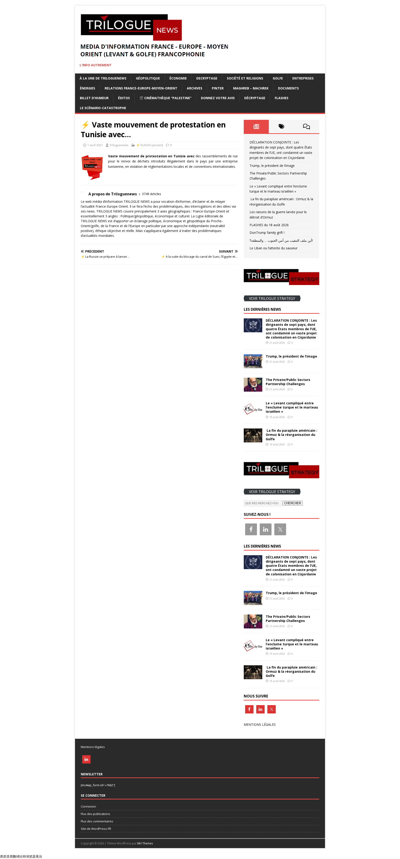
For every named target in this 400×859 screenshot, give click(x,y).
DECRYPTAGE (206, 78)
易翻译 (14, 856)
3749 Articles (151, 194)
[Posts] (256, 126)
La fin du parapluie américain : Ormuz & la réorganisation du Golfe (291, 434)
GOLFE (278, 78)
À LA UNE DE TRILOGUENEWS (103, 78)
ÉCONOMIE (178, 78)
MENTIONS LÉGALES (260, 724)
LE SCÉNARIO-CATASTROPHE (103, 108)
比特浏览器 (27, 856)
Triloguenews (118, 145)
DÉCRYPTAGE (254, 98)
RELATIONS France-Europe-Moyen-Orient (141, 88)
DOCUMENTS (288, 88)
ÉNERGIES (87, 88)
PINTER (218, 88)
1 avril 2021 (95, 145)
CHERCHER (292, 503)
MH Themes (145, 843)
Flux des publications (95, 814)
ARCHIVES (194, 88)
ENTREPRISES (303, 78)
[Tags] (281, 126)
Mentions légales (93, 747)
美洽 (39, 856)
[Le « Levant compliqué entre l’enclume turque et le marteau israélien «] (253, 412)
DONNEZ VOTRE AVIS (218, 98)
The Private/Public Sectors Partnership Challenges (288, 381)
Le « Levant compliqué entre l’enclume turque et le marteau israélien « (292, 407)
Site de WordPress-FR (96, 829)
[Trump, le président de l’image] (253, 365)
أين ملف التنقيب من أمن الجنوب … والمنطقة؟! (281, 240)
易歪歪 (5, 856)
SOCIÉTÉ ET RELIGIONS (245, 78)
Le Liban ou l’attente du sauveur (273, 248)
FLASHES (281, 98)
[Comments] (306, 126)
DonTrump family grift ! (267, 232)
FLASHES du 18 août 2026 (269, 225)
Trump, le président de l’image (272, 165)
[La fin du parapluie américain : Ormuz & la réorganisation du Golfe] (253, 439)
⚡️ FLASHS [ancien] (149, 145)
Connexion (88, 806)
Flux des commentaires (97, 821)
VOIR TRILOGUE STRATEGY (272, 298)
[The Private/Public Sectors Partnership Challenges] (253, 389)
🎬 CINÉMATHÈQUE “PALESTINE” (165, 98)
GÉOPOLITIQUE (148, 78)
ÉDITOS (124, 98)
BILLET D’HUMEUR (94, 98)
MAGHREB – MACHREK (251, 88)
